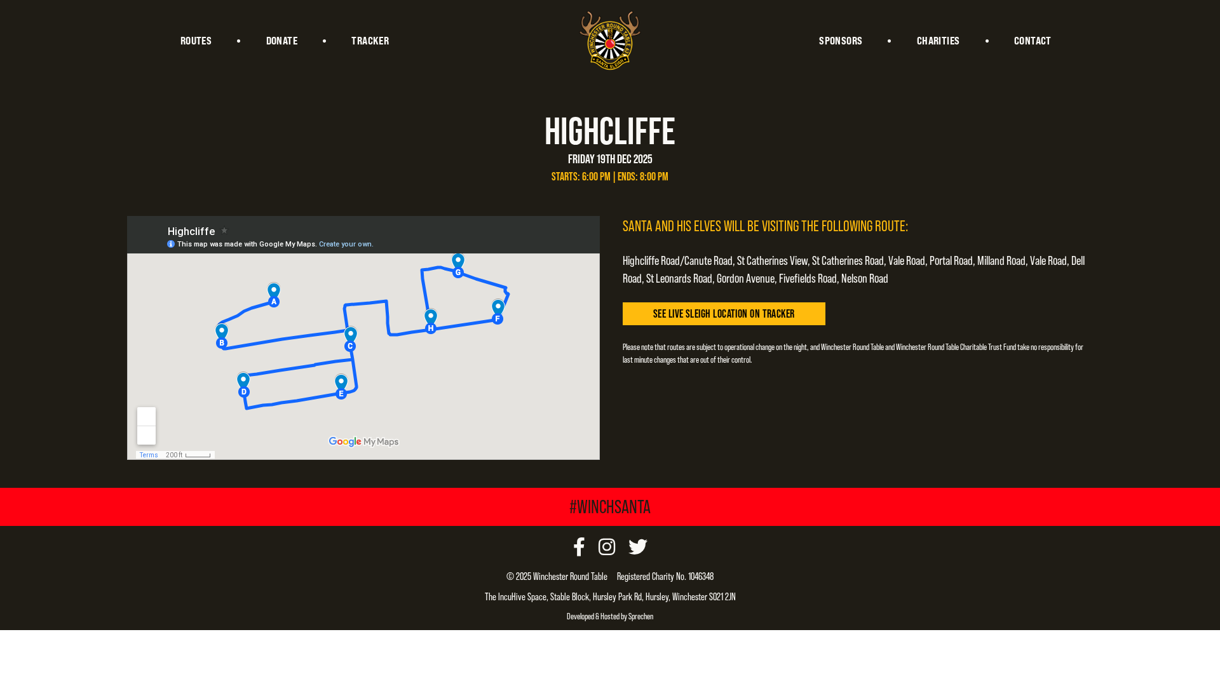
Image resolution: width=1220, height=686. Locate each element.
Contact (1033, 40)
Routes (196, 40)
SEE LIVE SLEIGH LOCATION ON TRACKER (724, 313)
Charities (938, 40)
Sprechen (640, 616)
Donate (281, 40)
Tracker (370, 40)
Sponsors (840, 40)
